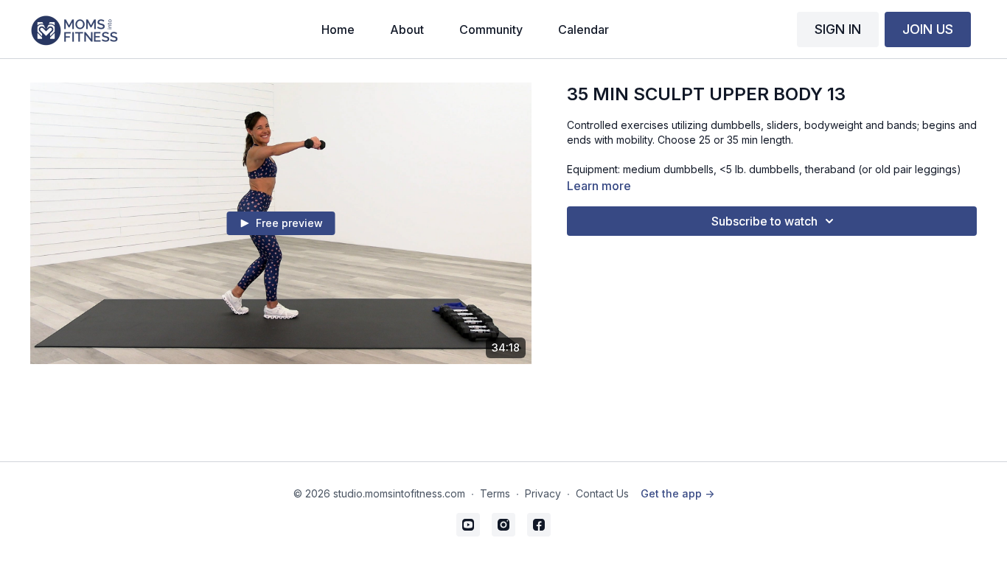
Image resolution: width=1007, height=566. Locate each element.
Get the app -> (677, 493)
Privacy (543, 493)
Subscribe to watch (764, 221)
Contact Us (602, 493)
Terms (495, 493)
